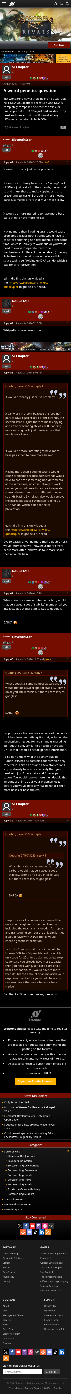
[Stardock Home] (12, 4)
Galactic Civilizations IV (51, 1262)
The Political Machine (51, 1276)
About (6, 1305)
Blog (5, 1310)
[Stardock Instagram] (45, 1226)
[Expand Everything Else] (2, 1210)
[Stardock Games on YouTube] (32, 1226)
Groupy (7, 1281)
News (5, 1324)
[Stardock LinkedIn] (42, 1232)
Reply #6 (8, 820)
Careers (7, 1319)
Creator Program (11, 1333)
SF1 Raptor (20, 67)
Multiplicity (8, 1276)
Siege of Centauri (49, 1286)
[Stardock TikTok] (35, 1232)
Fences (6, 1267)
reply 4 (38, 673)
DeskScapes (9, 1272)
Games (44, 1247)
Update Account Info (54, 1329)
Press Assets (9, 1329)
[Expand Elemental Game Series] (2, 1205)
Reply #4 (8, 593)
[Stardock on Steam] (51, 1226)
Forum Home (7, 51)
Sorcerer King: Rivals (50, 1290)
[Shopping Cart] (61, 4)
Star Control (46, 1272)
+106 (6, 311)
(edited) (45, 162)
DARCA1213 (20, 301)
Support (50, 1299)
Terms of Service (33, 1388)
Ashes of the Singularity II (53, 1253)
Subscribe (51, 1371)
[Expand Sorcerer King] (2, 1151)
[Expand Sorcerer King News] (6, 1180)
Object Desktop (11, 1253)
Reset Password (52, 1324)
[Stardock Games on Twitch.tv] (39, 1226)
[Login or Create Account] (55, 4)
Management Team (13, 1315)
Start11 (6, 1262)
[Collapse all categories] (68, 1150)
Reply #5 (8, 659)
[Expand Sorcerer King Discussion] (6, 1170)
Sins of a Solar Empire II (52, 1267)
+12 (6, 77)
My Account (50, 1310)
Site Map (58, 1388)
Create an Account (53, 1315)
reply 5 (38, 834)
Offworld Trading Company (54, 1281)
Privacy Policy (15, 1388)
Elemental (45, 1258)
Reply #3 (8, 372)
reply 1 (38, 386)
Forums (7, 1343)
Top (68, 162)
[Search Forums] (67, 4)
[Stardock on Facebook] (26, 1226)
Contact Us (8, 1338)
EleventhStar (22, 140)
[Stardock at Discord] (29, 1232)
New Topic (59, 45)
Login (31, 51)
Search (21, 51)
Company (9, 1299)
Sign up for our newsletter (21, 1365)
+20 (6, 150)
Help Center (50, 1305)
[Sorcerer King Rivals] (35, 26)
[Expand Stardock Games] (2, 1200)
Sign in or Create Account (35, 1081)
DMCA (47, 1388)
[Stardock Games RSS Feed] (48, 1232)
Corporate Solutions (13, 1258)
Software (9, 1247)
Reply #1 (8, 162)
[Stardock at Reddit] (23, 1232)
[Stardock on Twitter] (20, 1226)
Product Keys (51, 1319)
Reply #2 (8, 323)
